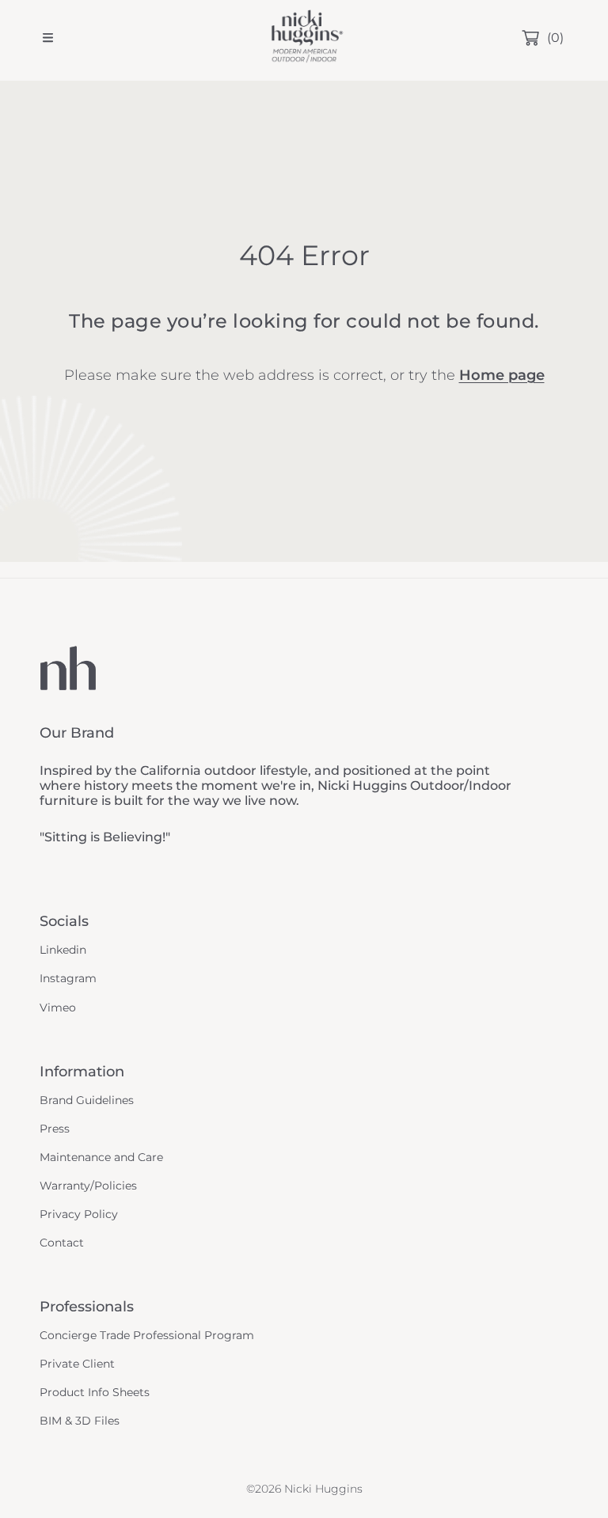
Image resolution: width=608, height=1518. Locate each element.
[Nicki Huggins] (304, 37)
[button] (47, 38)
